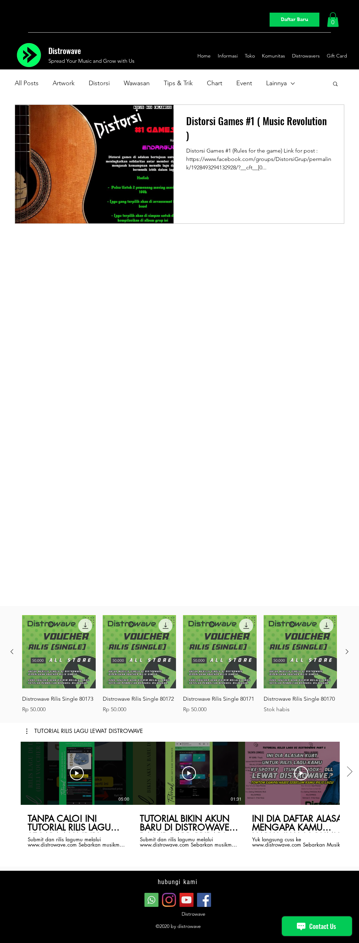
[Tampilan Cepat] (59, 652)
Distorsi (99, 83)
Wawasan (137, 83)
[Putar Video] (77, 773)
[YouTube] (187, 900)
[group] (179, 664)
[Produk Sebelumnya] (12, 651)
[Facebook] (204, 900)
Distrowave (64, 50)
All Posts (27, 83)
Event (244, 83)
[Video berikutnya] (349, 771)
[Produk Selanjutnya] (347, 651)
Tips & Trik (178, 83)
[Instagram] (169, 900)
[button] (333, 19)
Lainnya (276, 83)
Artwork (64, 83)
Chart (214, 83)
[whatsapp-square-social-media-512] (151, 900)
